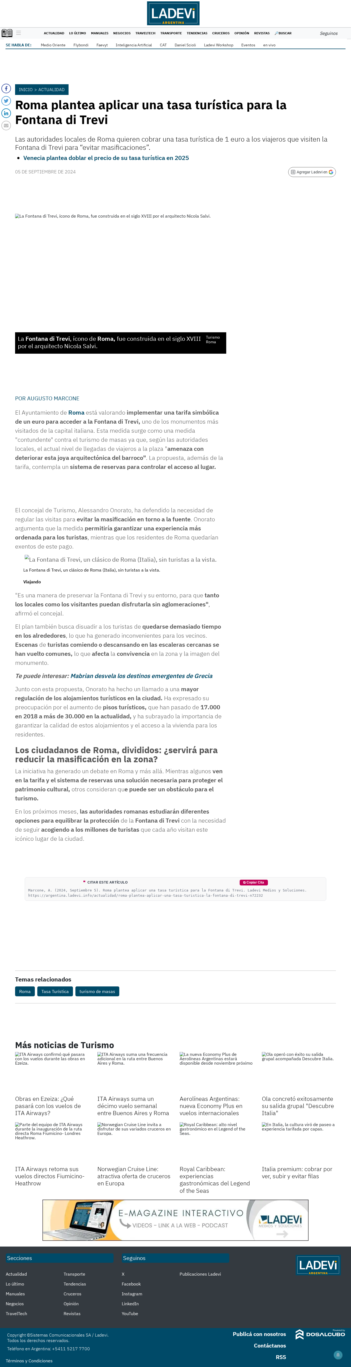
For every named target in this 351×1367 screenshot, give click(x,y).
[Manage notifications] (338, 1355)
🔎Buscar (282, 33)
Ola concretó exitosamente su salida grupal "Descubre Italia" (298, 1106)
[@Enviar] (6, 125)
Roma (76, 412)
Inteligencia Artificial (134, 45)
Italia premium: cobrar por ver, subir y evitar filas (297, 1172)
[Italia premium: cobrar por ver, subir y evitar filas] (299, 1143)
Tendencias (197, 33)
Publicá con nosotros (259, 1334)
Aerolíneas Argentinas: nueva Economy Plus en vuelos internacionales (211, 1106)
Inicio (26, 89)
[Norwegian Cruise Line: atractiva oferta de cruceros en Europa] (134, 1143)
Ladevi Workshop (218, 45)
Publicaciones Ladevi (200, 1274)
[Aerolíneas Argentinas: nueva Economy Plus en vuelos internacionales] (217, 1073)
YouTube (130, 1313)
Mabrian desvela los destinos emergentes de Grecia (141, 676)
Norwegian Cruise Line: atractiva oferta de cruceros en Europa (134, 1176)
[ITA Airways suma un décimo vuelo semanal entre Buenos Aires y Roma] (134, 1073)
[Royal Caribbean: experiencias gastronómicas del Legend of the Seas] (217, 1143)
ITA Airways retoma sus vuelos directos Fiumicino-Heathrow (50, 1176)
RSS (281, 1357)
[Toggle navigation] (17, 33)
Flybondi (81, 45)
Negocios (122, 33)
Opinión (241, 33)
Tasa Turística (55, 991)
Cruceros (221, 33)
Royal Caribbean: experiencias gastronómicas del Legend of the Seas (215, 1179)
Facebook (131, 1284)
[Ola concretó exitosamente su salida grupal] (299, 1073)
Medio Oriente (53, 45)
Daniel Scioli (185, 45)
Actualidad (54, 33)
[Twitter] (6, 101)
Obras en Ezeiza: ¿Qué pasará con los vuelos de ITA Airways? (48, 1106)
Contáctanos (270, 1345)
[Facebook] (6, 88)
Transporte (171, 33)
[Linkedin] (6, 113)
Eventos (248, 45)
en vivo (269, 45)
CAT (163, 45)
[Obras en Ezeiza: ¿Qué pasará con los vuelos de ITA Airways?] (52, 1073)
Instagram (132, 1293)
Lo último (77, 33)
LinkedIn (130, 1303)
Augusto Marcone (53, 398)
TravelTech (145, 33)
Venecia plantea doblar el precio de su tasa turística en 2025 (106, 158)
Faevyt (102, 45)
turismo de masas (97, 991)
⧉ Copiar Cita (253, 882)
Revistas (262, 33)
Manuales (99, 33)
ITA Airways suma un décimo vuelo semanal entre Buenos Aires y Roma (133, 1106)
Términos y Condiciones (29, 1360)
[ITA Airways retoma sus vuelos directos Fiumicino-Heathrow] (52, 1143)
